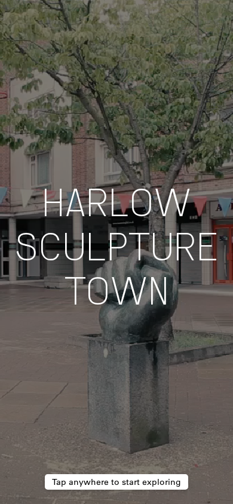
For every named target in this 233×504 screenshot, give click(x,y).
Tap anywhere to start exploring (116, 482)
